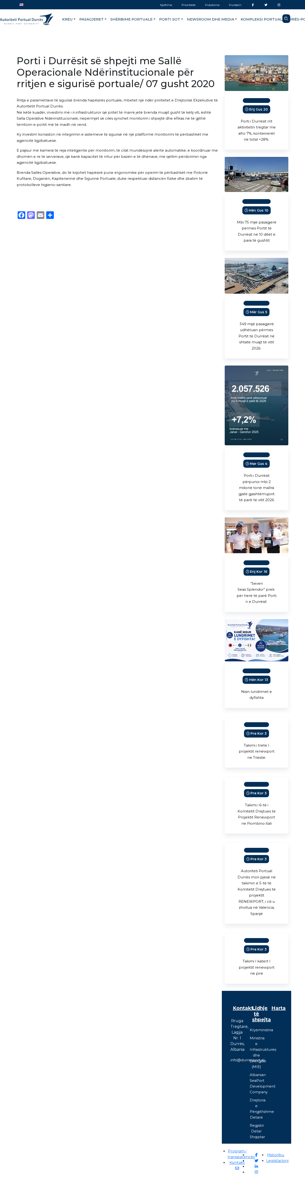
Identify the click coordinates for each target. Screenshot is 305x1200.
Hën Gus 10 (258, 210)
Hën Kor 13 (258, 680)
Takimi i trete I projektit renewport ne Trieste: (256, 751)
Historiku (275, 1155)
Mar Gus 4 (258, 464)
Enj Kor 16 (258, 571)
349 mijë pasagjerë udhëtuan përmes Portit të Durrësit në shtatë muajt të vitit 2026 (256, 336)
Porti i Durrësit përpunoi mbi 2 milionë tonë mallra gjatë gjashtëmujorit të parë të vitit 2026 (256, 487)
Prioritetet (189, 5)
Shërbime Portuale (131, 19)
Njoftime (166, 5)
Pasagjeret (91, 19)
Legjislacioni (277, 1160)
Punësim (235, 5)
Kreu (67, 19)
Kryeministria (261, 1030)
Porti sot (169, 19)
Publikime (212, 5)
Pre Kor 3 (258, 733)
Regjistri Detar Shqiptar (257, 1131)
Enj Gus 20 (258, 109)
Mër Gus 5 (258, 312)
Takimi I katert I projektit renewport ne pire (256, 967)
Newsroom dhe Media (210, 19)
